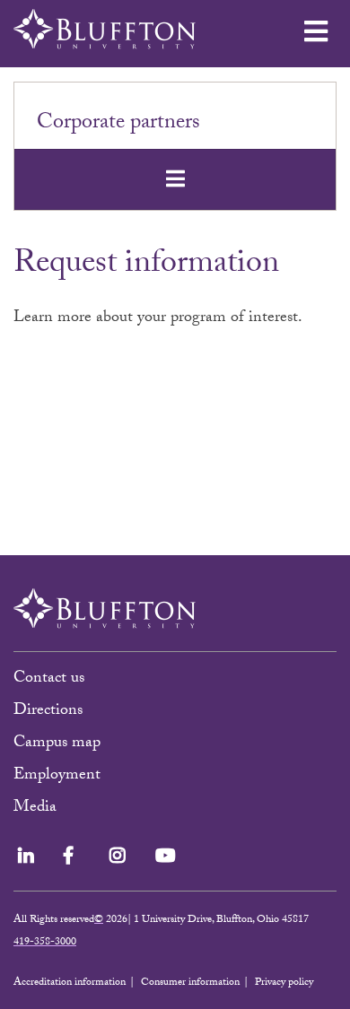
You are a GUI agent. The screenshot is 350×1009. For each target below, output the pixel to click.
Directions (48, 712)
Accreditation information (69, 983)
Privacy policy (284, 983)
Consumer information (190, 983)
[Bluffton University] (104, 29)
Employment (57, 776)
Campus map (57, 744)
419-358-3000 (44, 943)
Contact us (48, 679)
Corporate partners (118, 124)
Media (37, 808)
